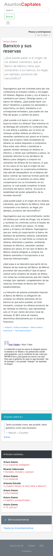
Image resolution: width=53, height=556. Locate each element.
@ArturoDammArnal (18, 519)
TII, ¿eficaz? (11, 507)
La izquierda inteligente (17, 464)
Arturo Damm (10, 41)
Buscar (9, 16)
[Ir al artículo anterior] (35, 35)
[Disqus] (26, 374)
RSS (42, 545)
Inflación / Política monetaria (16, 327)
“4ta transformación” (23, 331)
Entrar (7, 437)
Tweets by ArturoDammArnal (18, 528)
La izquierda (11, 479)
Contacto (26, 551)
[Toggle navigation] (8, 23)
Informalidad (11, 493)
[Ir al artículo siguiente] (49, 35)
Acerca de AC (17, 545)
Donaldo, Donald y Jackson (19, 471)
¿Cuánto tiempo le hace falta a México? (25, 486)
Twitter (31, 545)
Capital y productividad (17, 500)
